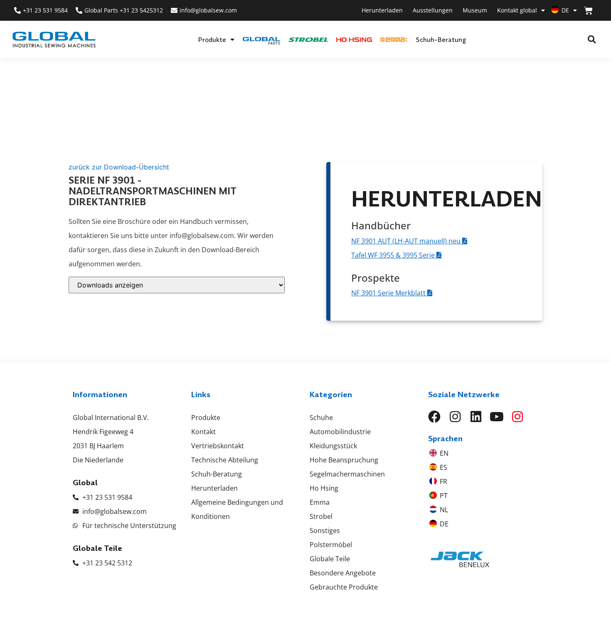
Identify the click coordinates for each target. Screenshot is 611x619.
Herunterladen (382, 10)
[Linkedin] (476, 416)
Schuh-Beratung (441, 39)
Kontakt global (517, 10)
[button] (591, 39)
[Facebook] (434, 416)
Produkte (212, 39)
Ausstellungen (433, 10)
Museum (475, 10)
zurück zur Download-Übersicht (119, 167)
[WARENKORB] (588, 10)
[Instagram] (455, 416)
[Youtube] (496, 416)
